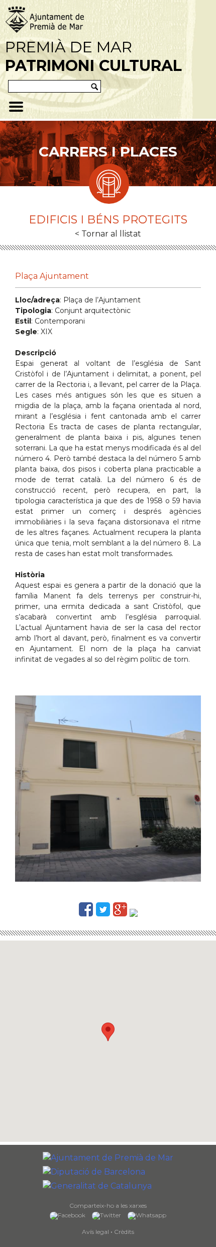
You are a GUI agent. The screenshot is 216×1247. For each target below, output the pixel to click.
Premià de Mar (93, 56)
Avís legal (95, 1231)
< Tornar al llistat (108, 234)
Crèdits (124, 1231)
